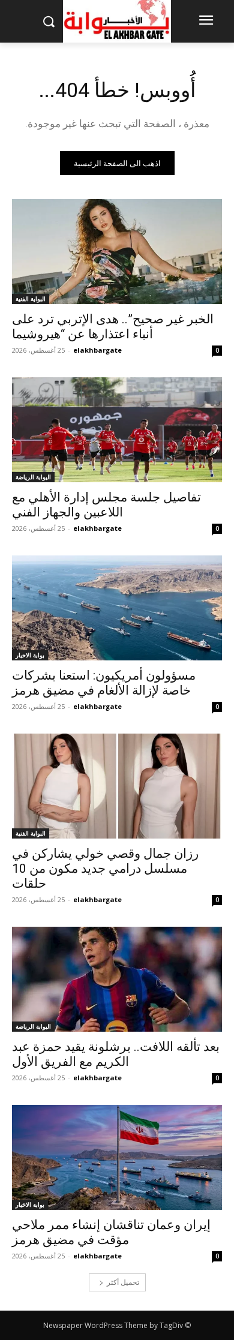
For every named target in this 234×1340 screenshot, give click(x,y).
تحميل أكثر (123, 1282)
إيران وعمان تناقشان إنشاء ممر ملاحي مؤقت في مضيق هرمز (111, 1232)
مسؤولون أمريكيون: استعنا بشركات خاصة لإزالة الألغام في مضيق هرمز (104, 683)
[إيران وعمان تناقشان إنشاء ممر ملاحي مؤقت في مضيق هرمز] (117, 1157)
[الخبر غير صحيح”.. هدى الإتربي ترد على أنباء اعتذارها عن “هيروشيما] (117, 251)
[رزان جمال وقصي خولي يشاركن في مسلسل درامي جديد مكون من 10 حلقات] (117, 786)
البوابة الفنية (31, 299)
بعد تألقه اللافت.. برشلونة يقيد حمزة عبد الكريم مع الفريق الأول (116, 1054)
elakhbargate (97, 349)
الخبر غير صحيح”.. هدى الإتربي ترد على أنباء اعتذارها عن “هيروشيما (113, 326)
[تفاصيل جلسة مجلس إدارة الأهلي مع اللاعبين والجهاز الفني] (117, 429)
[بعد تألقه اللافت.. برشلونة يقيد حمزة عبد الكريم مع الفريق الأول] (117, 979)
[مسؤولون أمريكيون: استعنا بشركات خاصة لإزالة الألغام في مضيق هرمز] (117, 607)
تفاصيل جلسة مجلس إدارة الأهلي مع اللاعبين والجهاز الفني (106, 504)
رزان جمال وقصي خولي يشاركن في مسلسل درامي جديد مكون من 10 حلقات (105, 868)
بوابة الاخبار (30, 655)
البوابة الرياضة (33, 477)
